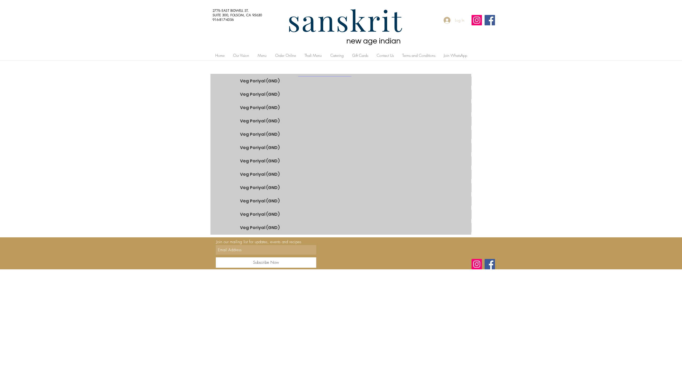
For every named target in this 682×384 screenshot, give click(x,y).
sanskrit (345, 20)
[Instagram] (477, 20)
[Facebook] (490, 20)
